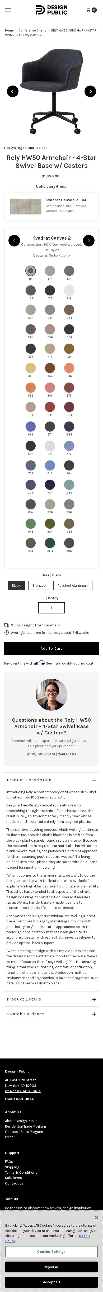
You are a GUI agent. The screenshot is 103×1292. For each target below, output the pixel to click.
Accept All (51, 1282)
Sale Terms (13, 1178)
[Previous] (12, 91)
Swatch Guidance (25, 1013)
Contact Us (14, 1183)
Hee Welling (13, 148)
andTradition (38, 148)
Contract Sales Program (24, 1132)
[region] (51, 91)
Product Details (24, 999)
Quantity (51, 598)
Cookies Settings (51, 1252)
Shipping (12, 1167)
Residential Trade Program (25, 1126)
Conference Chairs (32, 30)
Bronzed (39, 585)
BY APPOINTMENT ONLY (23, 1091)
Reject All (51, 1267)
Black (16, 585)
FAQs (9, 1162)
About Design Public (21, 1121)
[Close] (96, 1217)
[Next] (90, 91)
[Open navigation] (8, 10)
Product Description (29, 779)
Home (9, 30)
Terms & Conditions (21, 1172)
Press (9, 1137)
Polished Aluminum (73, 585)
